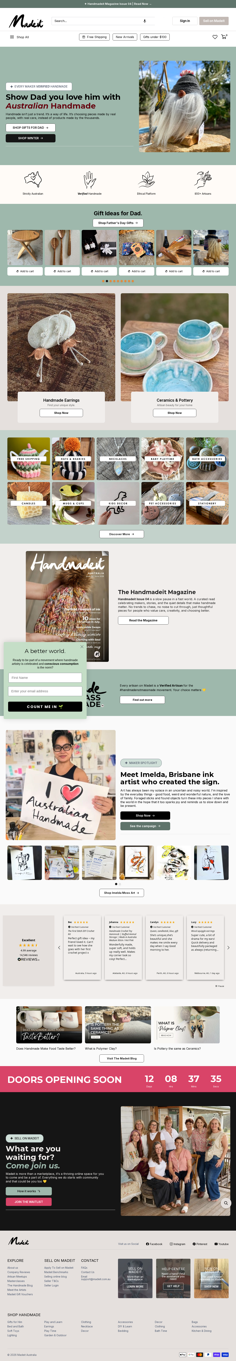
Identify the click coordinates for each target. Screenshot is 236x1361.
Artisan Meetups (17, 1276)
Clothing (86, 1322)
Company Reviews (18, 1272)
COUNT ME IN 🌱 (45, 706)
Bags (195, 1322)
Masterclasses (16, 1281)
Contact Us (87, 1272)
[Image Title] (61, 347)
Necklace (87, 1326)
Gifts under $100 (154, 37)
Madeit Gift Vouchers (20, 1294)
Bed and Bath (15, 1326)
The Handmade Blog (20, 1285)
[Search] (159, 21)
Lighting (12, 1335)
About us (12, 1267)
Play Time (50, 1330)
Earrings (49, 1326)
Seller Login (51, 1285)
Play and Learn (53, 1322)
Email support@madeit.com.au (95, 1278)
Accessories (125, 1322)
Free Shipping (97, 37)
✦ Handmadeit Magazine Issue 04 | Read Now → (118, 4)
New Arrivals (125, 37)
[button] (144, 21)
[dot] (103, 281)
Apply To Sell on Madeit (58, 1267)
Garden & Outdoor (55, 1335)
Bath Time (161, 1330)
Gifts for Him (14, 1322)
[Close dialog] (82, 647)
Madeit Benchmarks (56, 1272)
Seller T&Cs (51, 1281)
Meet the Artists (16, 1289)
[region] (143, 948)
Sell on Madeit (214, 21)
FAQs (84, 1267)
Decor (158, 1322)
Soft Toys (13, 1330)
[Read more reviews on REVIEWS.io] (29, 960)
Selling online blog (55, 1276)
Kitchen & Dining (201, 1330)
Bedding (123, 1330)
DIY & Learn (125, 1326)
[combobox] (103, 21)
